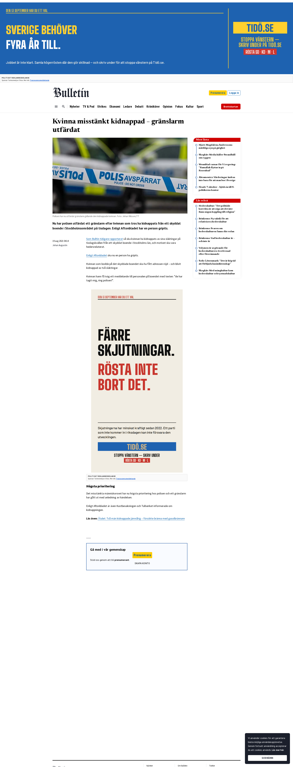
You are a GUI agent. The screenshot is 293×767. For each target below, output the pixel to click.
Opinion (167, 106)
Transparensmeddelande (39, 80)
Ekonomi (115, 106)
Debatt (139, 106)
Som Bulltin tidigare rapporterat (104, 239)
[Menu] (56, 106)
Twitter (212, 765)
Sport (200, 106)
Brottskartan (231, 106)
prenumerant (121, 559)
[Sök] (63, 106)
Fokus (179, 106)
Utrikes (102, 106)
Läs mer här (278, 750)
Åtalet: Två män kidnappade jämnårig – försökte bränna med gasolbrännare (141, 518)
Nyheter (75, 106)
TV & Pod (88, 106)
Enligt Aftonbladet (96, 255)
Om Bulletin (182, 765)
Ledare (127, 106)
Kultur (190, 106)
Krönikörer (153, 106)
